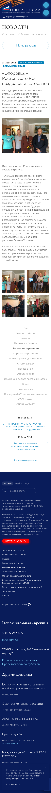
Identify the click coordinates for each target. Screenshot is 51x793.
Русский (7, 483)
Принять (13, 784)
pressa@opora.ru (10, 743)
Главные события (25, 333)
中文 (27, 483)
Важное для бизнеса (25, 343)
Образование (8, 591)
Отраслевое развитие (25, 353)
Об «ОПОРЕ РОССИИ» (13, 550)
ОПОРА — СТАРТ (25, 404)
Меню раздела (26, 45)
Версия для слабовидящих (17, 17)
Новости (13, 34)
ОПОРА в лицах (25, 363)
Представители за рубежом (21, 664)
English (18, 483)
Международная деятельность (25, 358)
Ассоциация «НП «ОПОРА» (15, 555)
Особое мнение (25, 374)
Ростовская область (14, 66)
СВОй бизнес (25, 399)
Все (26, 328)
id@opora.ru (10, 639)
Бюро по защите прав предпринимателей (25, 379)
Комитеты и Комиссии (12, 563)
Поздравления (25, 389)
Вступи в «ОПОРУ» (15, 541)
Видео (25, 384)
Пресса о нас (25, 368)
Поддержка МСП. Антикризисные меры (25, 394)
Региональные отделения (19, 660)
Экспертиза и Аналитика (14, 572)
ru (46, 13)
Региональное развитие (32, 34)
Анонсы (25, 338)
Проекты (6, 596)
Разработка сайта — (14, 604)
